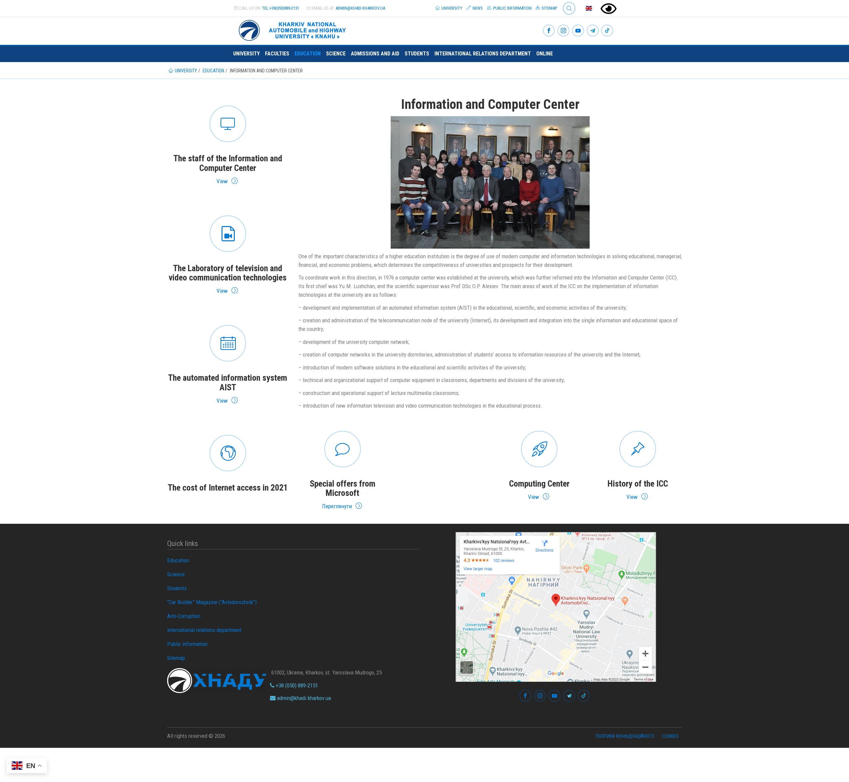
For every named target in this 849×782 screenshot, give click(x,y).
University (451, 8)
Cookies (670, 736)
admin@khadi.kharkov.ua (360, 8)
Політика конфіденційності (625, 736)
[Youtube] (578, 31)
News (477, 8)
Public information (512, 8)
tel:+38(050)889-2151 (280, 8)
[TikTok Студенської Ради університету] (607, 31)
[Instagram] (563, 31)
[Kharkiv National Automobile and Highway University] (293, 29)
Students (417, 53)
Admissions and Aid (375, 53)
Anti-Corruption (183, 616)
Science (336, 53)
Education (307, 53)
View (228, 144)
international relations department (482, 53)
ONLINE (544, 53)
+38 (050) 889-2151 (296, 685)
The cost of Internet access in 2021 (228, 464)
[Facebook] (549, 31)
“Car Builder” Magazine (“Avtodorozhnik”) (212, 602)
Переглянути (343, 469)
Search (566, 3)
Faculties (277, 53)
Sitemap (549, 8)
